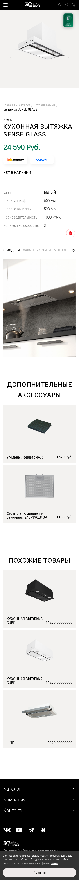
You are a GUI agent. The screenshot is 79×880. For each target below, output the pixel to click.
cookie (54, 863)
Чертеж (60, 250)
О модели (11, 250)
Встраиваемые (45, 105)
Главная (9, 105)
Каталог (24, 105)
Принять (39, 872)
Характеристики (37, 250)
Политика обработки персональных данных (31, 850)
